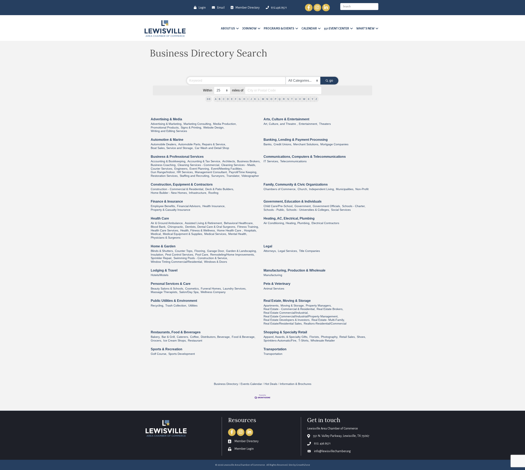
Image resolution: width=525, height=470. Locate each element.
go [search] (331, 80)
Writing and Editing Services (169, 131)
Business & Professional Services (177, 156)
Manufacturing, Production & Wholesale (294, 270)
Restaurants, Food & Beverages (176, 332)
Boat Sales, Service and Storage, (172, 148)
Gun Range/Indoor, (163, 172)
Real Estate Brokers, (330, 309)
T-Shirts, (303, 340)
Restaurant (195, 340)
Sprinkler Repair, (161, 258)
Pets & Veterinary (277, 283)
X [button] (308, 99)
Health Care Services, (165, 230)
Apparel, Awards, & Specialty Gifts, (286, 336)
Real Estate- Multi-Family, (328, 319)
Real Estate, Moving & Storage (287, 300)
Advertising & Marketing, (166, 123)
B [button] (219, 99)
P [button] (275, 99)
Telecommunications (293, 161)
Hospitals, (250, 230)
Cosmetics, (192, 288)
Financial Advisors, (189, 206)
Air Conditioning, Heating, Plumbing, (287, 223)
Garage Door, (216, 250)
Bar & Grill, (169, 336)
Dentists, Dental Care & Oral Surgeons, (210, 226)
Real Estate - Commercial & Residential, (289, 309)
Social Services (341, 209)
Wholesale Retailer (322, 340)
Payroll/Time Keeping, (243, 172)
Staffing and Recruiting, (195, 175)
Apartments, (271, 305)
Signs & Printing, (191, 127)
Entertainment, (308, 123)
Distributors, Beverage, (216, 336)
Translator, (233, 175)
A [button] (215, 99)
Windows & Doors (215, 261)
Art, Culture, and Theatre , (281, 123)
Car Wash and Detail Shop (212, 148)
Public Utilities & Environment (174, 300)
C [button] (224, 99)
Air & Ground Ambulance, (167, 223)
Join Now (249, 28)
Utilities (192, 305)
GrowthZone (303, 465)
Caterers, (183, 336)
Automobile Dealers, (164, 144)
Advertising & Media (166, 119)
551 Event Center (336, 28)
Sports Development (181, 353)
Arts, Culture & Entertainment (286, 119)
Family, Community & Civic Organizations (296, 184)
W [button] (304, 99)
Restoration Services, (164, 175)
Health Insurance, (213, 206)
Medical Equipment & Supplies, (183, 234)
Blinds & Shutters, (162, 250)
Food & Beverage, (243, 336)
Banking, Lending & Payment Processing (296, 139)
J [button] (251, 99)
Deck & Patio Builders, (219, 189)
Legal (268, 246)
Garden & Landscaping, (241, 250)
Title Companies (309, 250)
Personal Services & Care (171, 283)
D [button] (228, 99)
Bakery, (155, 336)
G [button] (240, 99)
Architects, (229, 161)
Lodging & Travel (164, 270)
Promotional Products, (165, 127)
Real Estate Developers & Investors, (287, 319)
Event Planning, (199, 168)
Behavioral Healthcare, (238, 223)
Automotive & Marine (167, 139)
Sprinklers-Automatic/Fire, (280, 340)
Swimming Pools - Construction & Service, (200, 258)
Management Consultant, (211, 172)
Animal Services (274, 288)
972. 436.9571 (322, 443)
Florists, (314, 336)
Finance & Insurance (167, 201)
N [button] (267, 99)
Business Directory (226, 383)
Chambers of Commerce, (280, 189)
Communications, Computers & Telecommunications (305, 156)
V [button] (300, 99)
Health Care (160, 218)
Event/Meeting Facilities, (227, 168)
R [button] (284, 99)
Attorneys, (270, 250)
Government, (303, 206)
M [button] (263, 99)
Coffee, (195, 336)
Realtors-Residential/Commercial (325, 323)
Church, (303, 189)
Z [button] (316, 99)
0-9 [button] (208, 99)
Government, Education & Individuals (293, 201)
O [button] (271, 99)
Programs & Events (279, 28)
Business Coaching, (163, 165)
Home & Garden (163, 246)
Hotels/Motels (159, 275)
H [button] (244, 99)
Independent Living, (322, 189)
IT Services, (271, 161)
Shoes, (361, 336)
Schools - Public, (274, 209)
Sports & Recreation (166, 349)
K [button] (255, 99)
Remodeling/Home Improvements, (232, 254)
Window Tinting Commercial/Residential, (177, 261)
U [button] (296, 99)
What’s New (365, 28)
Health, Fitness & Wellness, (198, 230)
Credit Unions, (283, 144)
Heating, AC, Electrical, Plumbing (289, 218)
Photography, (329, 336)
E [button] (232, 99)
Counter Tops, (184, 250)
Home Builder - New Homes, (169, 192)
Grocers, (156, 340)
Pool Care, (202, 254)
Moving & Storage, (293, 305)
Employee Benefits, (163, 206)
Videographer (250, 175)
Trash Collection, (176, 305)
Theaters (325, 123)
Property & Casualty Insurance (170, 209)
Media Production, (225, 123)
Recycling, (157, 305)
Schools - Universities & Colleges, (308, 209)
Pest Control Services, (179, 254)
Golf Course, (159, 353)
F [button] (235, 99)
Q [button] (280, 99)
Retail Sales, (347, 336)
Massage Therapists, (164, 292)
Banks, (268, 144)
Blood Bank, (158, 226)
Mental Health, (237, 234)
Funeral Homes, (211, 288)
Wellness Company (213, 292)
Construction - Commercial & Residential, (177, 189)
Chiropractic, (176, 226)
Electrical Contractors (325, 223)
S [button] (288, 99)
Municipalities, (345, 189)
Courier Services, (162, 168)
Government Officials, (327, 206)
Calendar (309, 28)
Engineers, (181, 168)
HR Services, (185, 172)
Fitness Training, (248, 226)
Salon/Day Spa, (189, 292)
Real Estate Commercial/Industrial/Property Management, (301, 316)
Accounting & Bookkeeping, (168, 161)
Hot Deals (271, 383)
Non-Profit (362, 189)
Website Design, (213, 127)
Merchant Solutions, (306, 144)
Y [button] (312, 99)
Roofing (213, 192)
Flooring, (200, 250)
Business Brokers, (248, 161)
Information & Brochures (295, 383)
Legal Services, (288, 250)
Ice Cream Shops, (175, 340)
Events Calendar (251, 383)
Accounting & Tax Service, (204, 161)
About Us (228, 28)
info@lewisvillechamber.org (332, 451)
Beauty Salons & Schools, (167, 288)
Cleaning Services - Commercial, (199, 165)
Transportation (275, 349)
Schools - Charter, (353, 206)
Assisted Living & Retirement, (204, 223)
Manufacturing (273, 275)
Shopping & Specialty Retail (285, 332)
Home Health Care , (230, 230)
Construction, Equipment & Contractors (182, 184)
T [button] (292, 99)
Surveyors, (218, 175)
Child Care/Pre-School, (278, 206)
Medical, (156, 234)
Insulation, (157, 254)
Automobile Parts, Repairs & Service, (202, 144)
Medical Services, (215, 234)
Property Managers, (319, 305)
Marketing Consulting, (198, 123)
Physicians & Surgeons (165, 237)
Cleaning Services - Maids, (238, 165)
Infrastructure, (198, 192)
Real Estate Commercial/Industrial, (286, 312)
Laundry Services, (234, 288)
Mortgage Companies (334, 144)
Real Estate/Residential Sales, (283, 323)
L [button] (258, 99)
